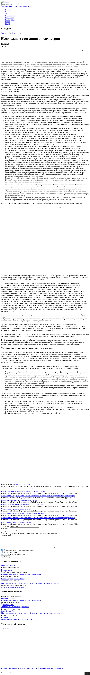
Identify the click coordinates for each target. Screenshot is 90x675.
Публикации (10, 16)
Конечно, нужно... (8, 598)
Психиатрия (16, 33)
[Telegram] (2, 46)
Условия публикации (9, 668)
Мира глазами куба (8, 566)
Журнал (8, 14)
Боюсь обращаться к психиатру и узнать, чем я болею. (21, 574)
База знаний (9, 18)
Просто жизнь (6, 570)
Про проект (30, 668)
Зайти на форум (7, 587)
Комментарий (7, 535)
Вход (29, 6)
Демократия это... (7, 605)
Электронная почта (9, 531)
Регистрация (22, 6)
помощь (27, 484)
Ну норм (4, 617)
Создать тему (19, 587)
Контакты (21, 668)
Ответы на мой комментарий (14, 554)
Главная (8, 10)
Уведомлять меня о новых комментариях (19, 550)
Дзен (7, 628)
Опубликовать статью (9, 6)
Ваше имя (5, 528)
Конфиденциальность (55, 668)
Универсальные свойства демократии (15, 607)
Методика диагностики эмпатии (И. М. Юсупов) (19, 619)
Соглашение (41, 668)
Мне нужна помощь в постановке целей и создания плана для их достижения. (30, 583)
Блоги (7, 22)
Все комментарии (10, 552)
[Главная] (5, 2)
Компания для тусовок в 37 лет (12, 579)
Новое (7, 12)
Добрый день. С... (7, 611)
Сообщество (9, 20)
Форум (7, 24)
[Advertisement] (45, 54)
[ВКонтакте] (5, 46)
